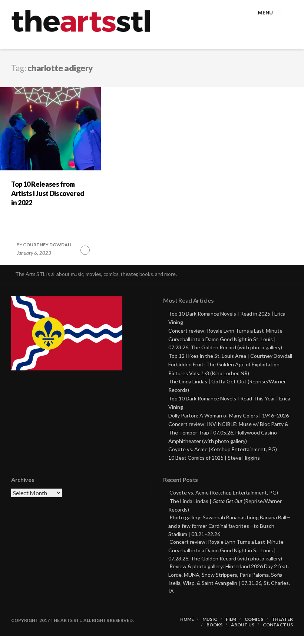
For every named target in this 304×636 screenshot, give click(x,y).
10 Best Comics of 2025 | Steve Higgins (214, 457)
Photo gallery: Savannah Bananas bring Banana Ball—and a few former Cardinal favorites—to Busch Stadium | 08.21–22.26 (229, 525)
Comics (254, 619)
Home (187, 619)
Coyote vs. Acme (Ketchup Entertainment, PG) (222, 449)
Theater (282, 619)
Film (231, 619)
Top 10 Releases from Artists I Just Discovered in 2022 (47, 193)
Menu (265, 13)
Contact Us (278, 624)
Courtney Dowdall (47, 244)
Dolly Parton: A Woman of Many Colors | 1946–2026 (228, 415)
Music (209, 619)
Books (214, 624)
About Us (242, 624)
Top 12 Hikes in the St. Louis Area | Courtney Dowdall (230, 356)
